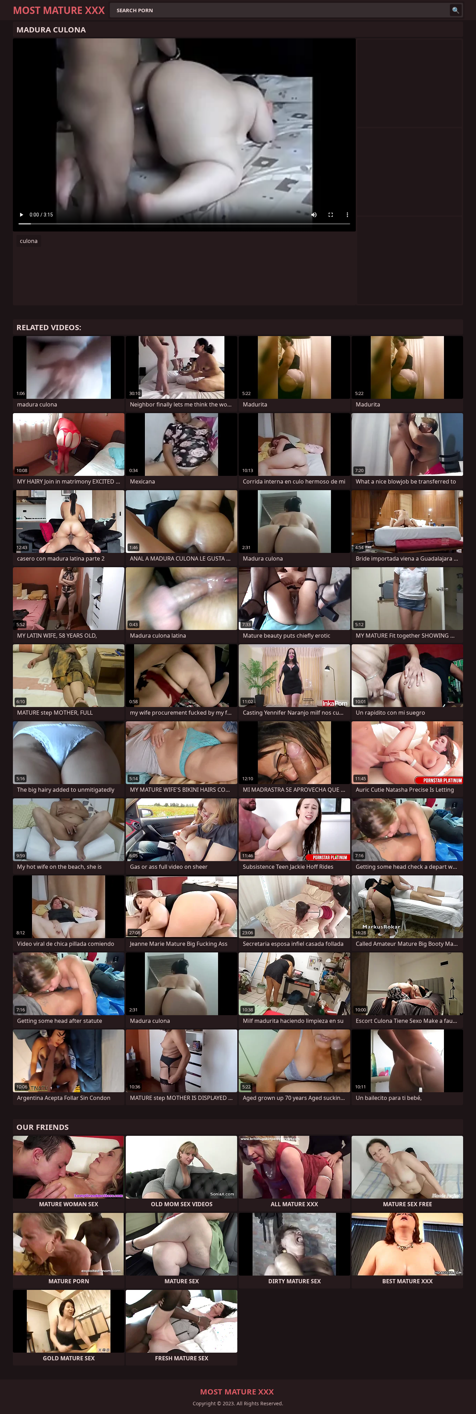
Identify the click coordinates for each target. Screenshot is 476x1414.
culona (29, 241)
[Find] (456, 10)
